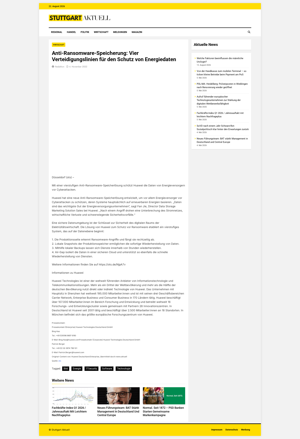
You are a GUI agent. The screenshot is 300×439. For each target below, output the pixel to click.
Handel (71, 32)
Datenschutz (231, 429)
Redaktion (59, 66)
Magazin (137, 32)
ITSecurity (91, 368)
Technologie (123, 368)
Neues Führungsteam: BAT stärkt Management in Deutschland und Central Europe (118, 411)
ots (59, 361)
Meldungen (120, 32)
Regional (56, 32)
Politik (85, 32)
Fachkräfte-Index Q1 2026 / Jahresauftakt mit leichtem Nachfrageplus (69, 411)
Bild (66, 368)
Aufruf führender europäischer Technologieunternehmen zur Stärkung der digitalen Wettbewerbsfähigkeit (219, 100)
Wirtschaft (101, 32)
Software (107, 368)
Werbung (245, 429)
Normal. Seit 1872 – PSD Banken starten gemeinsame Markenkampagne (163, 411)
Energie (77, 368)
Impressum (216, 429)
